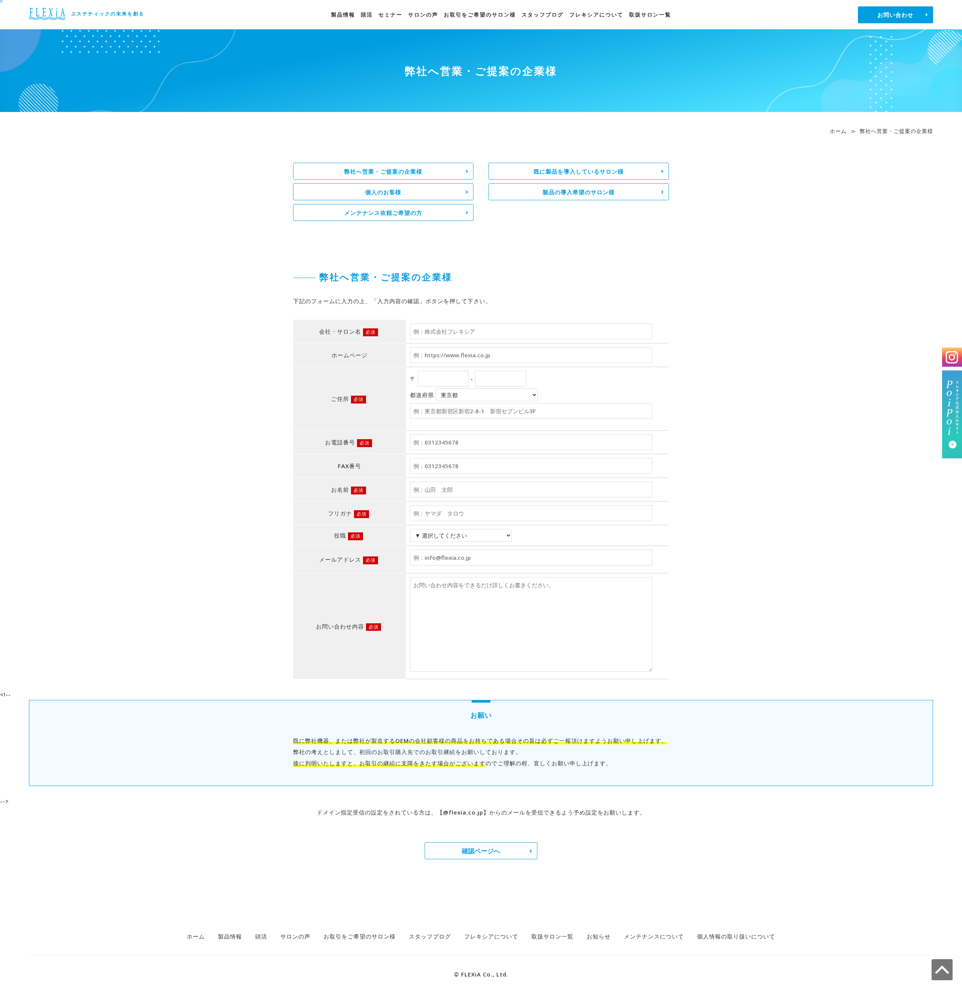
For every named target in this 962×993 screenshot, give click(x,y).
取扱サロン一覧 (650, 14)
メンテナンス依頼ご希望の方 (383, 212)
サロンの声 (423, 14)
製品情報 (343, 14)
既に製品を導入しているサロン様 (579, 171)
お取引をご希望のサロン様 (480, 14)
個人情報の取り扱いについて (736, 936)
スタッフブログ (543, 14)
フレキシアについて (596, 14)
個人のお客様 (383, 192)
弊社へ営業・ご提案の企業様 (383, 171)
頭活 (367, 14)
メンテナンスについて (654, 936)
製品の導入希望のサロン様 (579, 192)
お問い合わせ (895, 14)
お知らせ (599, 936)
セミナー (390, 14)
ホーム (838, 131)
